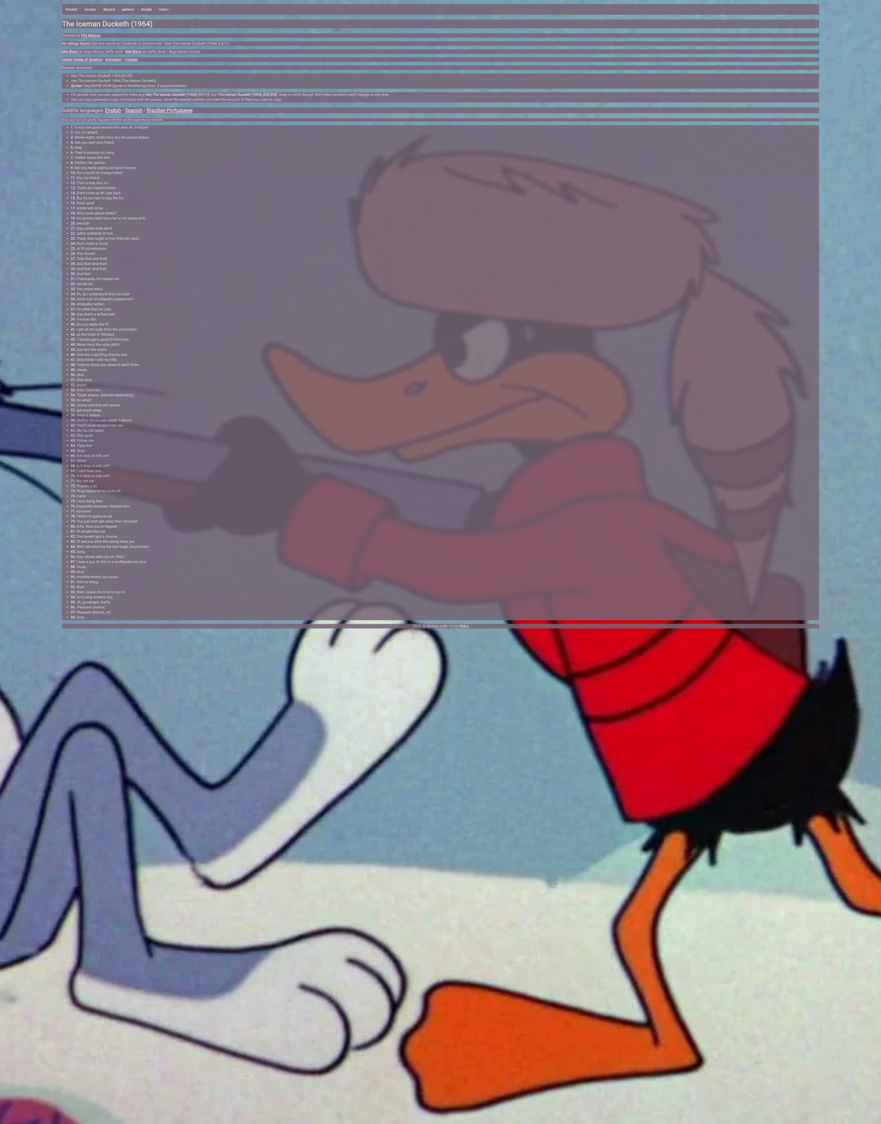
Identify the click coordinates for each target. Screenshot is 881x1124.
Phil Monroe (90, 35)
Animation (113, 59)
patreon (128, 9)
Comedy (131, 59)
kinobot (71, 9)
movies (90, 9)
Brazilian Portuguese (170, 110)
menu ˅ (164, 9)
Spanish (134, 110)
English (113, 110)
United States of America (82, 59)
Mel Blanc (70, 51)
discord (109, 9)
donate (146, 9)
